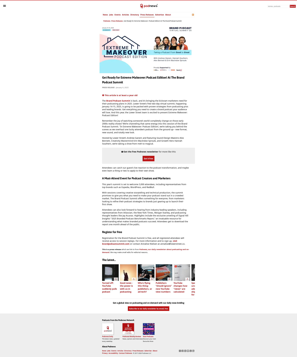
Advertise (159, 14)
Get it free (148, 158)
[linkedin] (185, 352)
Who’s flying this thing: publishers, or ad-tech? (145, 287)
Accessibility (113, 353)
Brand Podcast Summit (118, 100)
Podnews (106, 21)
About (168, 14)
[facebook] (183, 352)
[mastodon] (180, 352)
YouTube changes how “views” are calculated (180, 287)
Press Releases (147, 14)
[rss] (193, 352)
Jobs (111, 14)
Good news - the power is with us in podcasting (126, 287)
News (105, 14)
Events (118, 14)
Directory (134, 14)
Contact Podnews (125, 353)
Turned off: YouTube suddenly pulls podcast (109, 287)
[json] (191, 352)
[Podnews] (141, 6)
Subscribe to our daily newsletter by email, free (148, 309)
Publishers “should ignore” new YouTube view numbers (164, 287)
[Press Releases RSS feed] (193, 14)
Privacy (105, 353)
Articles (125, 14)
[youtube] (188, 352)
